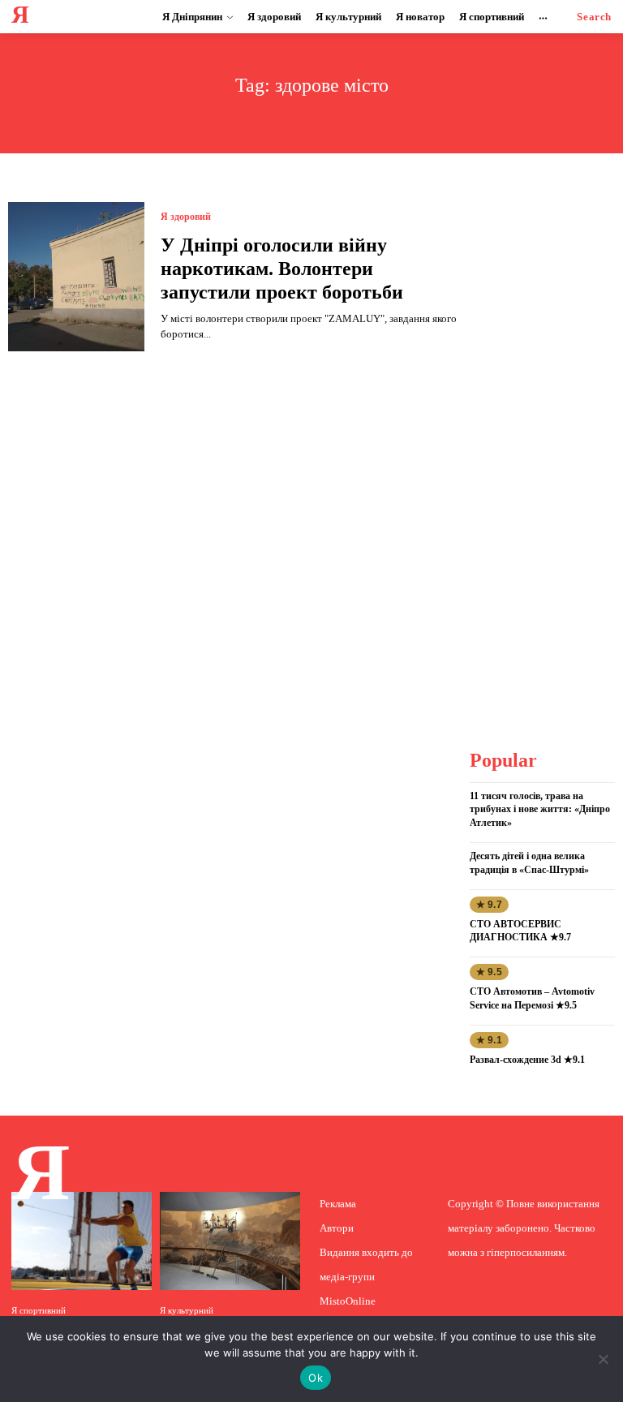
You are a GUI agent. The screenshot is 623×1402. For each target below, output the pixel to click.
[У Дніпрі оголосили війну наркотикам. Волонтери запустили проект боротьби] (76, 276)
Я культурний (186, 1310)
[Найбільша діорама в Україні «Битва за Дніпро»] (230, 1241)
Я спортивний (38, 1310)
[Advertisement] (546, 445)
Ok (315, 1377)
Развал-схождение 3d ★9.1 (527, 1059)
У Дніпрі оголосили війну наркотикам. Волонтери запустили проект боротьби (282, 268)
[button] (594, 16)
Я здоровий (186, 216)
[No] (603, 1359)
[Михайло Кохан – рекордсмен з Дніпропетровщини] (81, 1241)
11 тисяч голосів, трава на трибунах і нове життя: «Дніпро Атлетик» (540, 809)
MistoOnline (348, 1301)
